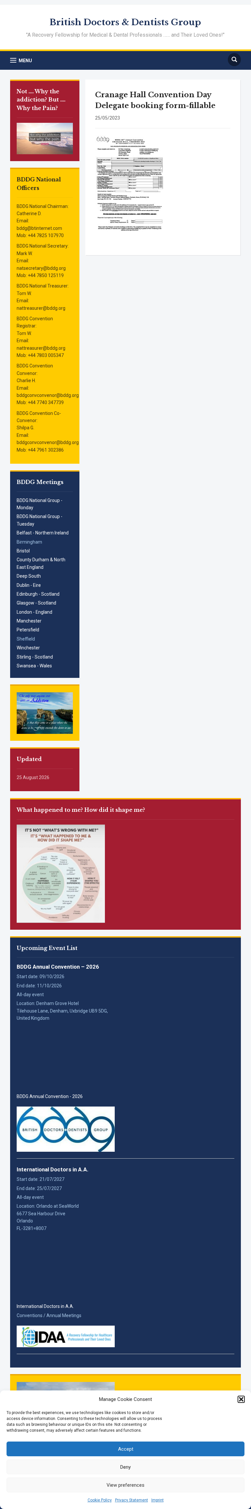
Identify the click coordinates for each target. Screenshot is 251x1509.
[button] (241, 1399)
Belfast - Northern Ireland (43, 532)
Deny (125, 1467)
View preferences (125, 1485)
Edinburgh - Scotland (38, 594)
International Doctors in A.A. (53, 1169)
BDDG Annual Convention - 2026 (50, 1096)
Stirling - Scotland (35, 657)
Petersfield (28, 629)
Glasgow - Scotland (36, 602)
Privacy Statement (131, 1500)
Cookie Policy (100, 1500)
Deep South (29, 576)
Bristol (23, 550)
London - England (34, 612)
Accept (125, 1449)
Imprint (157, 1500)
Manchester (29, 621)
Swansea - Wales (34, 665)
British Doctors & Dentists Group (125, 22)
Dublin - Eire (29, 585)
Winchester (28, 647)
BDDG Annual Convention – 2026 (58, 966)
